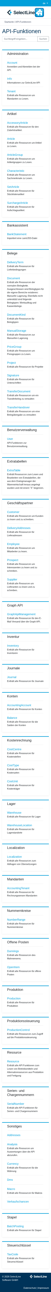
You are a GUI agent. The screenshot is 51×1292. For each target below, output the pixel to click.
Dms (10, 1179)
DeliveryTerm (15, 262)
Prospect (12, 560)
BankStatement (16, 234)
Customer (13, 512)
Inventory (13, 645)
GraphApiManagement (21, 614)
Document (13, 278)
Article (11, 138)
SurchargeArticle (17, 202)
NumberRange (16, 919)
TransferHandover (18, 407)
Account (12, 62)
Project (11, 362)
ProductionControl (18, 1029)
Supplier (12, 579)
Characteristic (15, 170)
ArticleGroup (15, 154)
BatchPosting (15, 1226)
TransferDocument (18, 391)
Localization (14, 856)
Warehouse (14, 812)
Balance (12, 717)
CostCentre (14, 749)
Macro (11, 1189)
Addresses (13, 1135)
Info (9, 78)
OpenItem (13, 967)
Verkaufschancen (18, 1201)
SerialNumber (15, 1103)
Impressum (43, 1288)
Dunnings (13, 951)
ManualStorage (16, 330)
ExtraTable (13, 470)
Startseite (9, 22)
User (10, 438)
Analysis (12, 1144)
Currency (13, 1163)
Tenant (11, 91)
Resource (13, 1061)
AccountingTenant (18, 888)
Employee (13, 544)
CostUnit (12, 781)
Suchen (43, 39)
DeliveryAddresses (18, 528)
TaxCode (12, 1254)
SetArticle (13, 186)
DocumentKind (16, 314)
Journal (11, 677)
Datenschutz (30, 1288)
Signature (13, 375)
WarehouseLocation (19, 825)
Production (14, 998)
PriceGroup (14, 346)
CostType (13, 765)
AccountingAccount (19, 705)
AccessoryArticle (17, 122)
